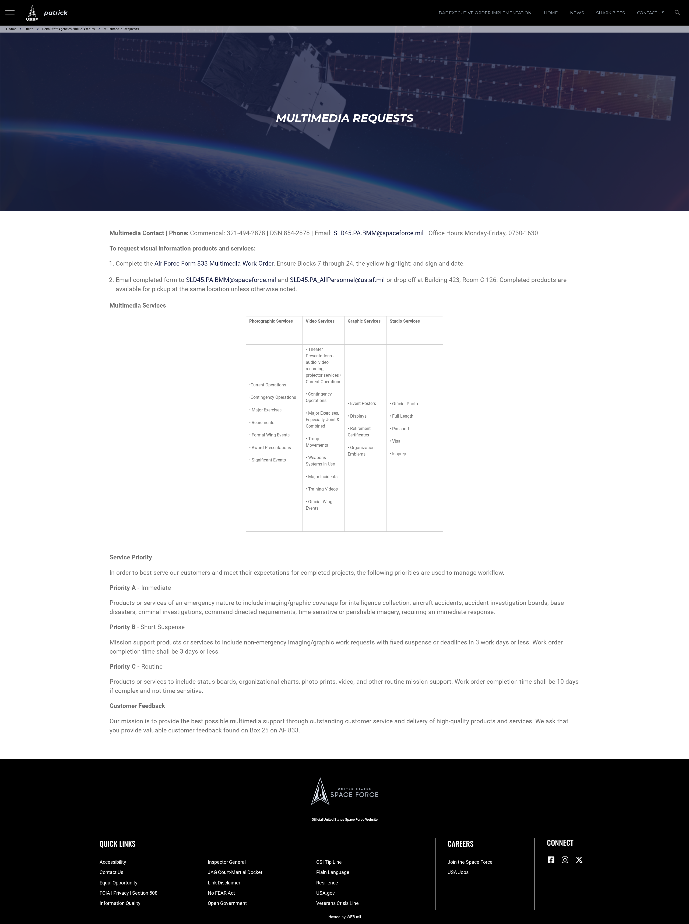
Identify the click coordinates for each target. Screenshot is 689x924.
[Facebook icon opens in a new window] (551, 860)
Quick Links (117, 843)
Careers (460, 843)
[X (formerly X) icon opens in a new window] (579, 860)
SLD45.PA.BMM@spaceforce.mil (378, 233)
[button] (8, 13)
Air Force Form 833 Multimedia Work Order (213, 263)
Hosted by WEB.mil (344, 917)
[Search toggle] (677, 13)
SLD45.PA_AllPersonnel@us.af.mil (338, 280)
